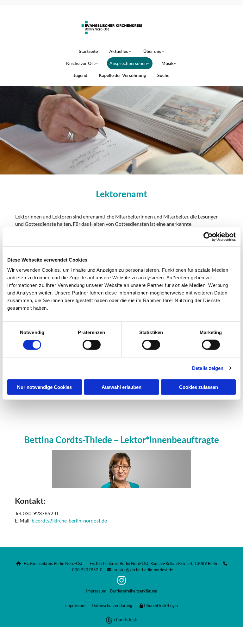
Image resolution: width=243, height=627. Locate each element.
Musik (167, 63)
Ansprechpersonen (128, 63)
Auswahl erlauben (121, 387)
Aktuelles (119, 51)
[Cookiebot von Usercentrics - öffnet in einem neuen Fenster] (208, 237)
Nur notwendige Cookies (44, 387)
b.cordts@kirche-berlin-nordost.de (69, 520)
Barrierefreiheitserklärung (133, 590)
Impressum (96, 590)
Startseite (88, 51)
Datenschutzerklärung (112, 605)
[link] (120, 51)
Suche (163, 75)
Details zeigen (207, 368)
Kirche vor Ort (80, 63)
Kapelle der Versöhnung (122, 75)
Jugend (80, 75)
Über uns (152, 51)
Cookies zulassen (198, 387)
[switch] (92, 345)
